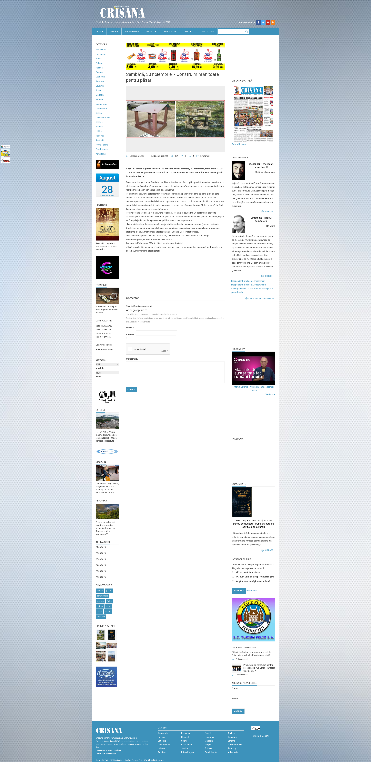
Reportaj (100, 135)
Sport (98, 90)
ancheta (100, 601)
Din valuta (101, 360)
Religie (99, 113)
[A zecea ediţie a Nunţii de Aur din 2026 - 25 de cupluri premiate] (112, 645)
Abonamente (132, 31)
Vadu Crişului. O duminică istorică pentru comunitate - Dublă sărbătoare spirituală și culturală (253, 523)
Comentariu (131, 359)
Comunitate (101, 108)
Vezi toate (270, 394)
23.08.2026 (101, 571)
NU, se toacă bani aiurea (247, 572)
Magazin (100, 95)
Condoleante (102, 149)
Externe (99, 99)
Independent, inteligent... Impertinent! (248, 284)
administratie (102, 596)
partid (108, 591)
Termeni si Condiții (260, 736)
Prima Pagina (102, 144)
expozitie (101, 616)
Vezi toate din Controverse (261, 298)
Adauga (238, 711)
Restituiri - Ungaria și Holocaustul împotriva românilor (106, 246)
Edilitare (99, 131)
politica (100, 606)
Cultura (99, 63)
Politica (99, 67)
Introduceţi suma (104, 349)
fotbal (109, 601)
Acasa (99, 31)
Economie (100, 76)
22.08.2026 (101, 577)
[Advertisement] (253, 323)
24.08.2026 (101, 565)
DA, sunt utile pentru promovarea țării (254, 576)
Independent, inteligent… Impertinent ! (248, 281)
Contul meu (207, 31)
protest (100, 591)
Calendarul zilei (103, 117)
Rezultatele (252, 590)
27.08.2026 (101, 547)
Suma (98, 376)
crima (99, 611)
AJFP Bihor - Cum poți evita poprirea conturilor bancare (107, 309)
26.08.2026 (101, 553)
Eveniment (101, 54)
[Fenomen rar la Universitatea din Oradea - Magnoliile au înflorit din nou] (101, 635)
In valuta (100, 368)
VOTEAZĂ (239, 590)
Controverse (102, 104)
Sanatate (100, 81)
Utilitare (99, 122)
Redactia (152, 31)
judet (109, 606)
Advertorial (101, 154)
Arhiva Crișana (239, 144)
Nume (130, 327)
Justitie (99, 126)
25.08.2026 (101, 559)
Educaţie (100, 86)
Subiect (130, 336)
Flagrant (99, 72)
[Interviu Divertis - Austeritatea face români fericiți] (253, 368)
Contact (189, 31)
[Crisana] (123, 13)
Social (98, 58)
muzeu (108, 611)
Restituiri (100, 140)
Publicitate (170, 31)
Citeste (269, 211)
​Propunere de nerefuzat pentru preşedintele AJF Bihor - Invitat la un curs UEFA (259, 668)
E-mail (235, 698)
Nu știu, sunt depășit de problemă (252, 581)
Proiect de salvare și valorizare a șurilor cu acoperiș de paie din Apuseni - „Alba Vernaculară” (106, 528)
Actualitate (101, 49)
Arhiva (114, 31)
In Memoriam (109, 164)
